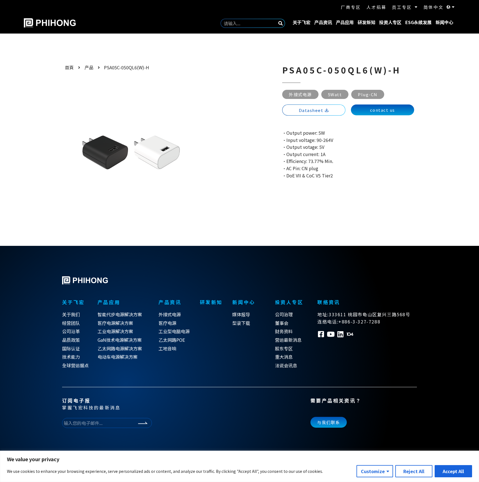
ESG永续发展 (418, 22)
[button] (382, 109)
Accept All (453, 471)
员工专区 (402, 7)
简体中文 (434, 7)
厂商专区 (351, 7)
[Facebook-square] (320, 334)
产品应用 (345, 22)
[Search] (280, 23)
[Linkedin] (340, 334)
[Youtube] (330, 334)
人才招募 (376, 7)
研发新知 (366, 22)
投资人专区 (390, 22)
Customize (373, 471)
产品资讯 (323, 22)
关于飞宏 (301, 22)
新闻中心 (444, 22)
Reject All (413, 471)
